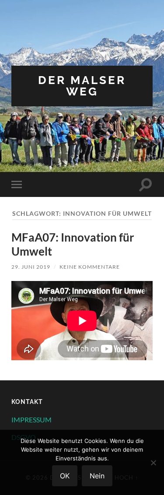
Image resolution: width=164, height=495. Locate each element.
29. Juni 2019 (30, 266)
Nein (97, 475)
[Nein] (153, 462)
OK (65, 475)
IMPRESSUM (31, 419)
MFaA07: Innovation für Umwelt (72, 244)
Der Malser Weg (82, 85)
